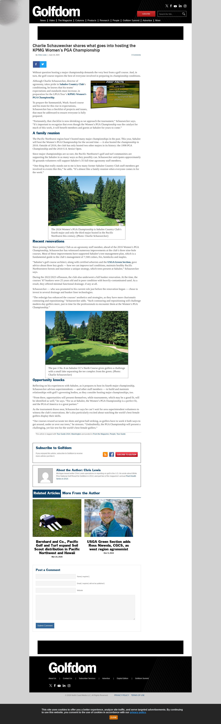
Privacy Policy (121, 695)
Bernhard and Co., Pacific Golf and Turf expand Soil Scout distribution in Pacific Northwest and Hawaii (57, 547)
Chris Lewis (42, 55)
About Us (52, 678)
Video (52, 20)
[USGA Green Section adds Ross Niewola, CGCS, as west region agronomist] (108, 518)
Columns (79, 20)
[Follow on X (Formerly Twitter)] (166, 7)
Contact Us (67, 678)
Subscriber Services (87, 678)
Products (91, 20)
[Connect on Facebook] (111, 454)
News (43, 20)
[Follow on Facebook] (170, 7)
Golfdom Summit (142, 678)
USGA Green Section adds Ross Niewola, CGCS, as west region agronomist (108, 545)
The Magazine (65, 20)
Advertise (147, 20)
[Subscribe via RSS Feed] (105, 454)
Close (113, 717)
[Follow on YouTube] (174, 7)
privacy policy (138, 712)
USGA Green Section (118, 262)
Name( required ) (83, 576)
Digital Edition (122, 678)
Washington (76, 434)
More (157, 20)
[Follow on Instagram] (184, 7)
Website (80, 590)
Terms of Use (137, 695)
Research (104, 20)
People (116, 20)
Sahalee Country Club (72, 84)
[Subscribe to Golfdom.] (126, 454)
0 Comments (136, 55)
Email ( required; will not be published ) (91, 583)
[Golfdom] (73, 674)
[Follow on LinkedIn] (179, 7)
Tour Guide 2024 (63, 434)
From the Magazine (101, 434)
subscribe (146, 14)
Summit (131, 20)
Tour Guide (121, 434)
